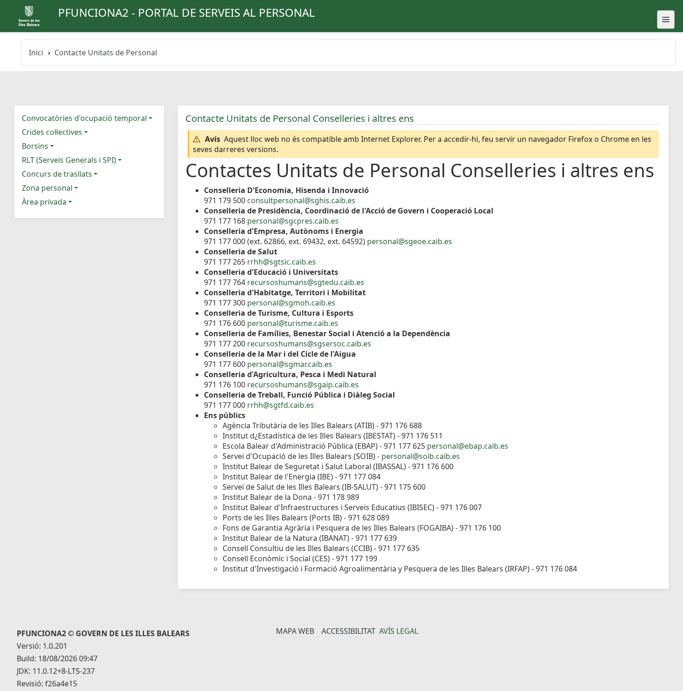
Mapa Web (295, 631)
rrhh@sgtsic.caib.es (281, 262)
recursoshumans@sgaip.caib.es (303, 384)
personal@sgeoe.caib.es (409, 241)
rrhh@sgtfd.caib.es (280, 405)
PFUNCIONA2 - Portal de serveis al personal (186, 12)
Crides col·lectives (52, 132)
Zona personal (47, 188)
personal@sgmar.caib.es (289, 364)
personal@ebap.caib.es (467, 446)
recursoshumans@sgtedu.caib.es (305, 282)
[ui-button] (666, 19)
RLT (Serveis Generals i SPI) (69, 160)
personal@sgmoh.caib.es (291, 303)
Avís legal (398, 631)
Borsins (35, 146)
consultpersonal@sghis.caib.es (301, 200)
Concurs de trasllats (57, 174)
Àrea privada (44, 202)
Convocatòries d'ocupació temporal (84, 118)
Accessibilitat (348, 631)
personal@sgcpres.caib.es (293, 221)
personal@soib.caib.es (420, 456)
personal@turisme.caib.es (292, 323)
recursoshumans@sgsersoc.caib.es (309, 344)
